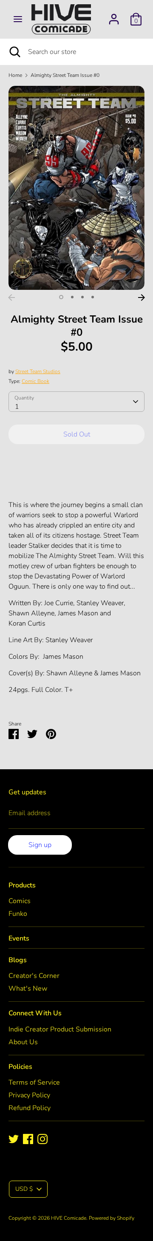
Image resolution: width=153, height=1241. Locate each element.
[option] (76, 187)
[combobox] (76, 401)
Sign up (39, 845)
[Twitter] (13, 1139)
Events (18, 938)
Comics (19, 901)
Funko (17, 913)
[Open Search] (14, 52)
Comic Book (35, 381)
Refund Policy (29, 1108)
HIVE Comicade (68, 1218)
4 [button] (92, 297)
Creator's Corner (34, 975)
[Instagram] (42, 1139)
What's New (27, 988)
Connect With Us (35, 1013)
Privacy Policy (29, 1095)
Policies (20, 1066)
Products (22, 885)
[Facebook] (28, 1139)
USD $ (24, 1189)
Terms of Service (34, 1082)
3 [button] (82, 297)
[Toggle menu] (17, 19)
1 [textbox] (17, 406)
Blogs (17, 960)
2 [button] (72, 297)
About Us (23, 1042)
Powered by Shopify (111, 1218)
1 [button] (61, 297)
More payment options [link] (77, 481)
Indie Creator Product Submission (59, 1029)
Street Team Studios (37, 371)
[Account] (113, 15)
